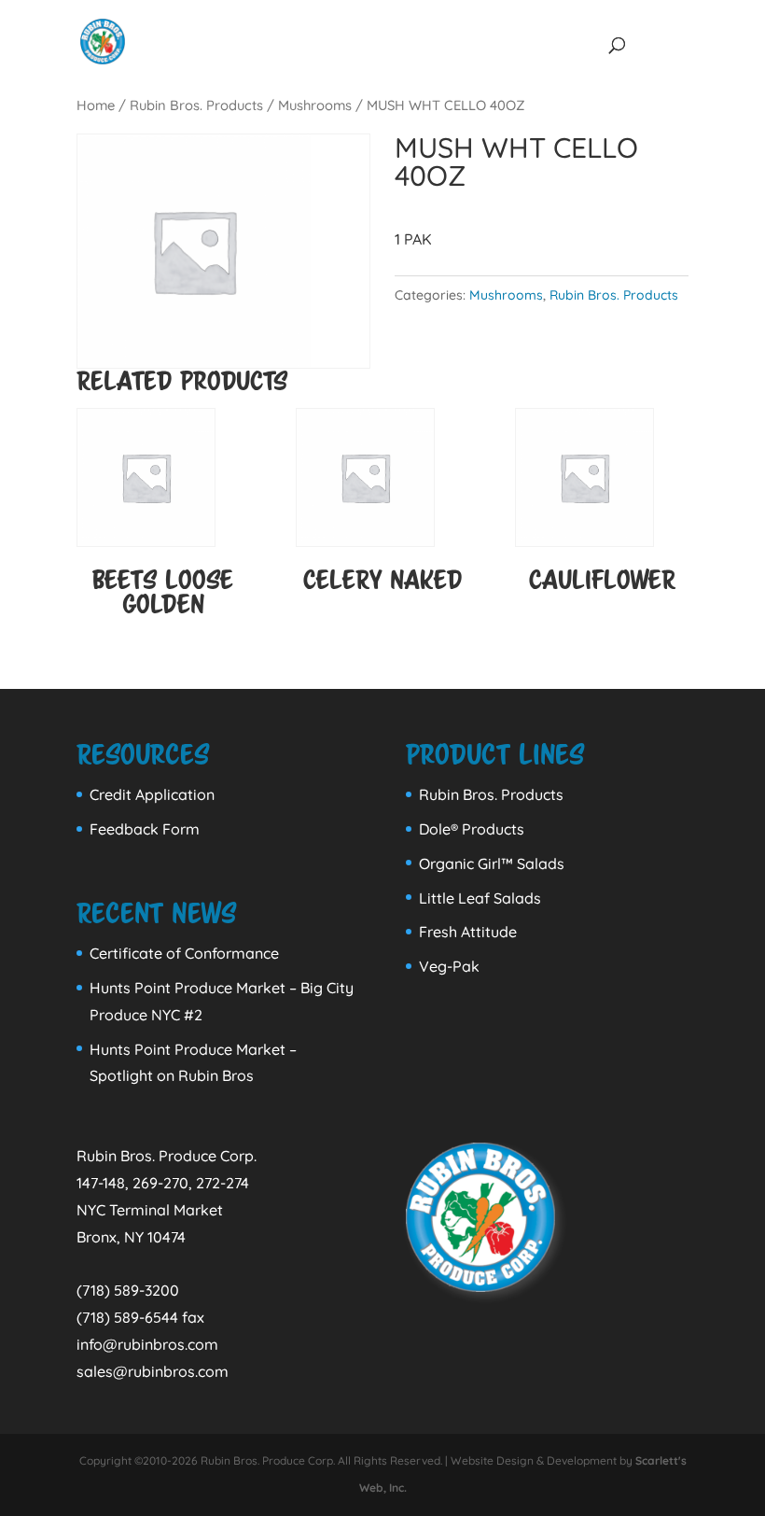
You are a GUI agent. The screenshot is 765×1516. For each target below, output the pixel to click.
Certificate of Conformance (184, 953)
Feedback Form (145, 829)
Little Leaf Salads (480, 898)
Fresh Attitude (468, 931)
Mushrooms (315, 105)
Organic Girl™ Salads (491, 863)
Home (95, 105)
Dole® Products (471, 829)
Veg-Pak (449, 966)
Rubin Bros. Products (196, 105)
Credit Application (152, 794)
